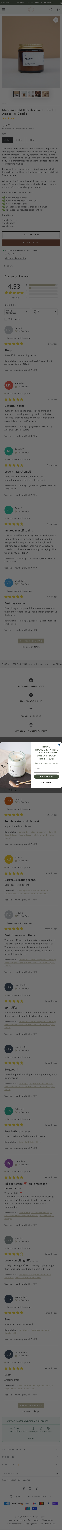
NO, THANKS (46, 783)
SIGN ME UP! (46, 776)
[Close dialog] (60, 744)
